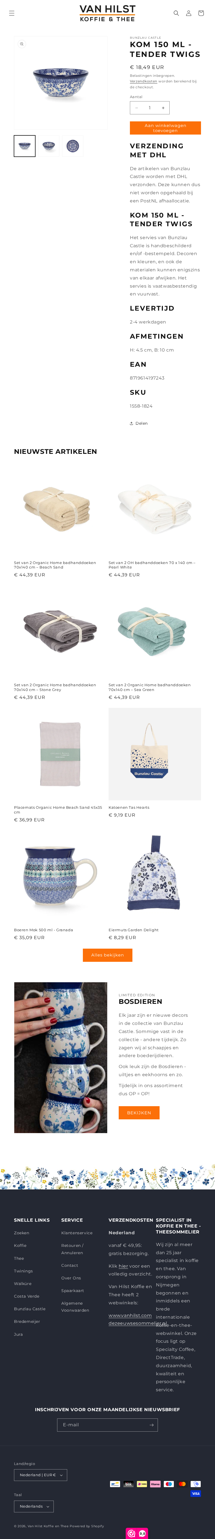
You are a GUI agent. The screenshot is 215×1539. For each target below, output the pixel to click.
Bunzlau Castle (29, 1308)
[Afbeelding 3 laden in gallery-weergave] (72, 146)
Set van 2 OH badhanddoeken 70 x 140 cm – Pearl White (152, 565)
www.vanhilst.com (130, 1315)
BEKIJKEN (139, 1112)
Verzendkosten (143, 81)
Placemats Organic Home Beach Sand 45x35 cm (58, 809)
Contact (69, 1265)
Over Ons (71, 1278)
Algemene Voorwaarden (75, 1307)
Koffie (20, 1245)
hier (123, 1266)
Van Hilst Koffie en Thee (48, 1526)
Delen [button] (141, 423)
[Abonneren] (151, 1425)
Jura (18, 1334)
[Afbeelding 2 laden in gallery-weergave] (48, 146)
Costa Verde (26, 1296)
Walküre (22, 1283)
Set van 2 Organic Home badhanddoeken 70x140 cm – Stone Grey (55, 687)
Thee (19, 1258)
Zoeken (21, 1232)
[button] (12, 13)
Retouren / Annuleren (72, 1249)
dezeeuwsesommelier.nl (138, 1323)
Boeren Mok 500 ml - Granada (43, 930)
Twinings (23, 1271)
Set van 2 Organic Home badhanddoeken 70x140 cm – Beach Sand (55, 565)
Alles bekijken (107, 955)
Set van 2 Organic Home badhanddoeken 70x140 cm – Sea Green (150, 687)
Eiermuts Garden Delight (134, 930)
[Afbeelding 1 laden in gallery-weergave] (24, 146)
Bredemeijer (27, 1321)
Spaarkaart (72, 1290)
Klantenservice (76, 1232)
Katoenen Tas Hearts (129, 807)
